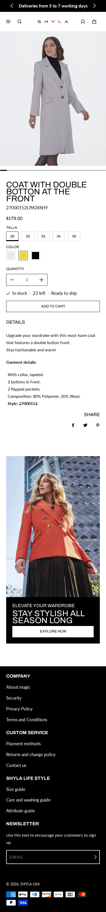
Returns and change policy (31, 754)
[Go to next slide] (94, 5)
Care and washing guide (28, 800)
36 (74, 236)
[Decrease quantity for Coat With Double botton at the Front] (12, 280)
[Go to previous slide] (12, 5)
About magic (18, 687)
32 (43, 236)
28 (12, 236)
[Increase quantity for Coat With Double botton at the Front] (41, 280)
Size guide (15, 789)
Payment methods (23, 743)
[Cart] (94, 21)
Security (14, 698)
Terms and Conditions (26, 719)
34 (59, 236)
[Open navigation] (11, 21)
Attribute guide (20, 810)
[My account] (83, 21)
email (16, 857)
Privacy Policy (19, 708)
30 (28, 236)
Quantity (15, 269)
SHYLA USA (30, 884)
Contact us (16, 765)
